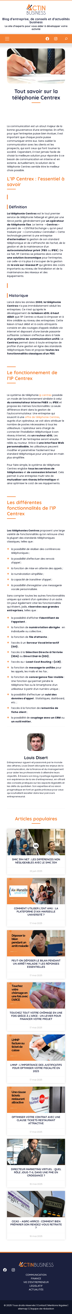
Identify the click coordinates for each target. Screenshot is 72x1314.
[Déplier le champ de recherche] (66, 38)
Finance (36, 1278)
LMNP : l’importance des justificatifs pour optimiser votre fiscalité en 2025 (36, 1068)
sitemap (22, 1308)
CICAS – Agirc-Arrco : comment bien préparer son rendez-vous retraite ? (36, 1224)
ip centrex (45, 395)
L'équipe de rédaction (41, 1308)
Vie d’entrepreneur (36, 1282)
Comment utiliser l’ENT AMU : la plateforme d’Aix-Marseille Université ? (36, 911)
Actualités (36, 1289)
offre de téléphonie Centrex (42, 417)
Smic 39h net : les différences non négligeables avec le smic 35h (36, 861)
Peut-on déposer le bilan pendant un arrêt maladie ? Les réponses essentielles (36, 963)
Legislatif (36, 1285)
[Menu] (7, 38)
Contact (41, 1305)
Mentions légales (57, 1305)
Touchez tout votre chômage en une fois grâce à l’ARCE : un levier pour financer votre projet (36, 1016)
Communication (36, 1274)
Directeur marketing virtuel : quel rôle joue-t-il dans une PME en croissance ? (36, 1172)
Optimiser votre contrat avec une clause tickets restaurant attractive (36, 1120)
